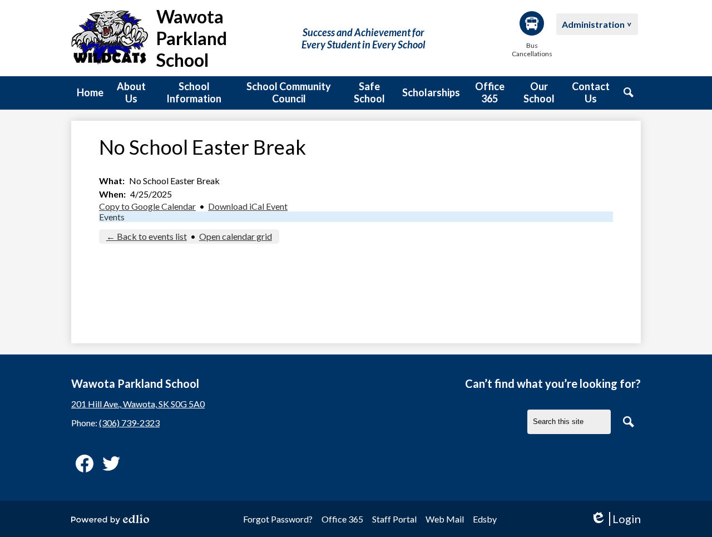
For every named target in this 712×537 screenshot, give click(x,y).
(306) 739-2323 (129, 422)
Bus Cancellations (532, 49)
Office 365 (342, 519)
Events (112, 216)
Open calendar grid (235, 236)
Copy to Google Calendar (147, 206)
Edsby (485, 519)
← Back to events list (146, 236)
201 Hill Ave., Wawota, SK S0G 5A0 (138, 403)
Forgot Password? (278, 519)
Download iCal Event (248, 206)
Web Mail (445, 519)
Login (615, 519)
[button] (131, 93)
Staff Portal (394, 519)
